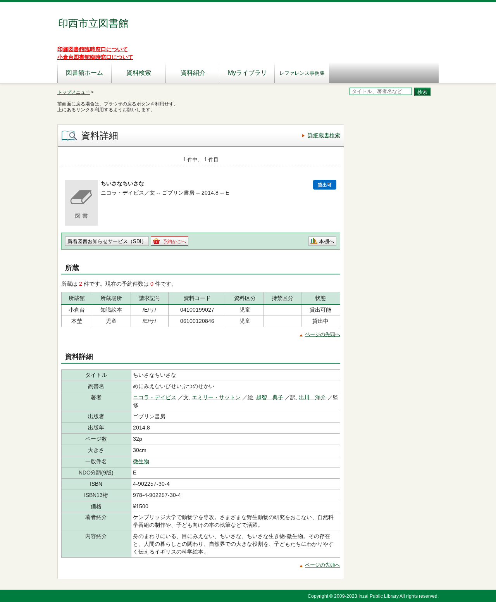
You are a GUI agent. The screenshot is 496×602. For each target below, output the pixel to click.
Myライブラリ (247, 72)
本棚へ (326, 241)
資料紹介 (193, 72)
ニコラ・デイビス (154, 397)
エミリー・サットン (216, 397)
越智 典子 (269, 397)
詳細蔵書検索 (324, 135)
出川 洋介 (312, 397)
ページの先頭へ (322, 334)
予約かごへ (174, 241)
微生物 (141, 461)
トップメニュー (73, 92)
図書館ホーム (84, 72)
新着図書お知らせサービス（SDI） (106, 241)
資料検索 (138, 72)
